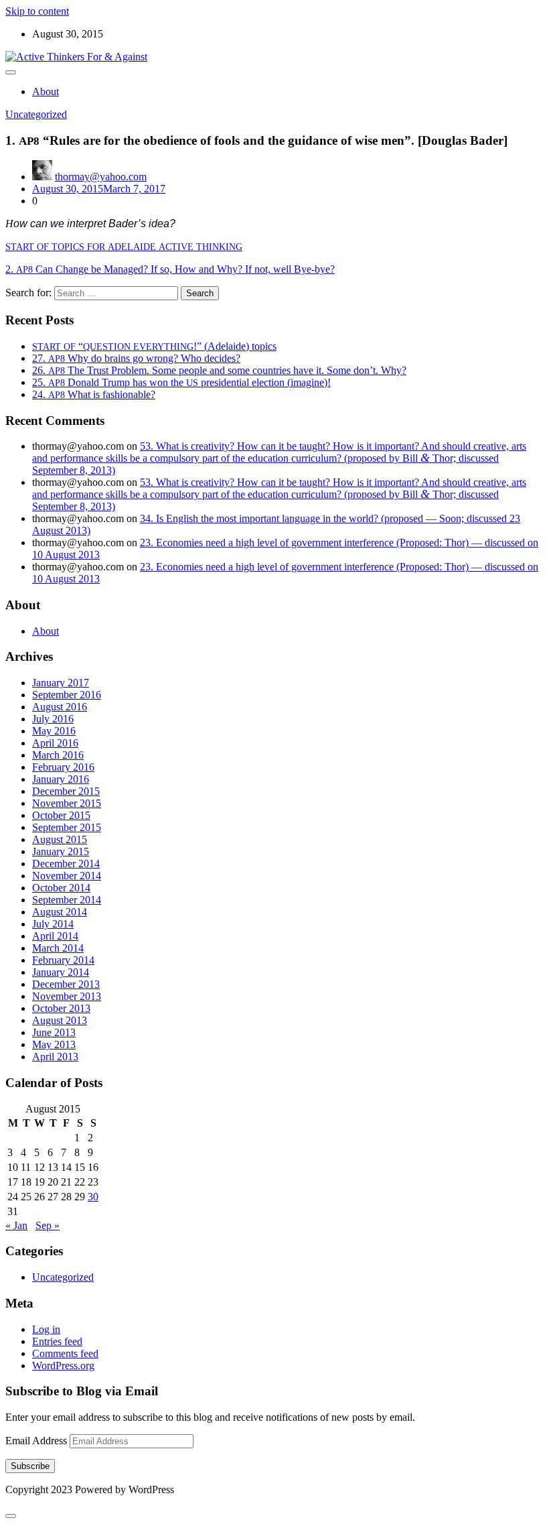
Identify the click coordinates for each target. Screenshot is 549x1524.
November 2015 (66, 803)
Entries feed (57, 1341)
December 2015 (66, 791)
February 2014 (63, 960)
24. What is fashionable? (93, 394)
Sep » (47, 1225)
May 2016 (54, 731)
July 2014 (53, 924)
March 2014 (58, 948)
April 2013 (55, 1056)
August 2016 (59, 706)
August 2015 (59, 839)
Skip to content (37, 11)
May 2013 (54, 1044)
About (45, 91)
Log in (46, 1329)
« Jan (16, 1225)
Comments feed (65, 1353)
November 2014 (66, 875)
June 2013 (54, 1032)
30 (93, 1196)
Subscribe (30, 1466)
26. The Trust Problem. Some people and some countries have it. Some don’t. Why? (219, 370)
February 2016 (63, 767)
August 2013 (59, 1020)
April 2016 (55, 743)
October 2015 (61, 815)
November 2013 (66, 996)
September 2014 (66, 899)
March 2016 (58, 755)
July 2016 (53, 718)
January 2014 (60, 972)
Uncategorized (36, 114)
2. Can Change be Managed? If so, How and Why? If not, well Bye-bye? (170, 269)
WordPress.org (63, 1365)
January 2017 (60, 682)
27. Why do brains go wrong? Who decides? (136, 358)
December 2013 (66, 984)
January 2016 (60, 779)
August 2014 (59, 911)
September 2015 (66, 827)
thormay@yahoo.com (101, 176)
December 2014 (66, 863)
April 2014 (55, 936)
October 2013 (61, 1008)
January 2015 (60, 851)
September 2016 (66, 694)
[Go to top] (10, 1516)
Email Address (37, 1440)
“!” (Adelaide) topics (154, 346)
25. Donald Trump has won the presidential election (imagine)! (181, 382)
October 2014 (61, 887)
